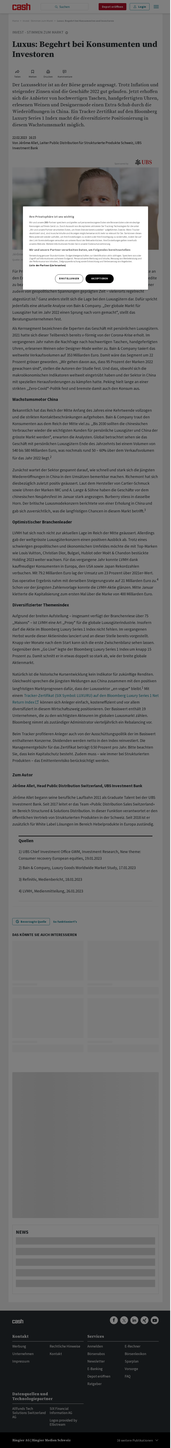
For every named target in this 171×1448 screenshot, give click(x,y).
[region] (85, 248)
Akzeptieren (99, 278)
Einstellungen (69, 278)
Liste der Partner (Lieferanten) (47, 265)
